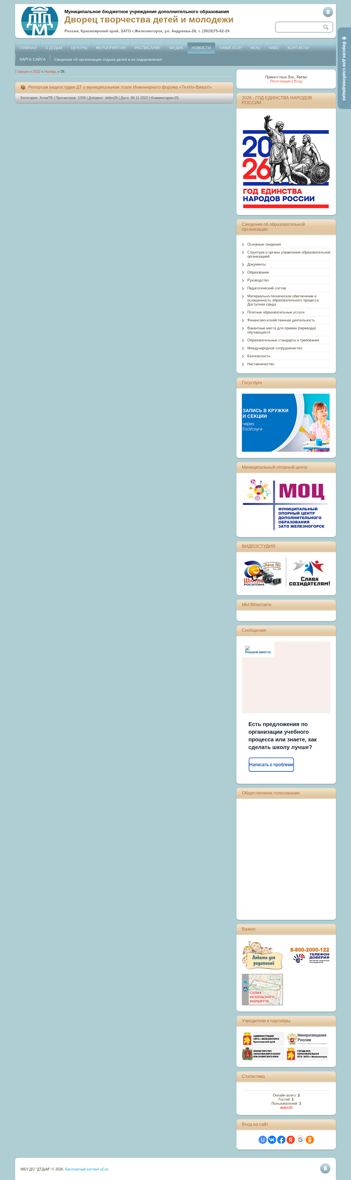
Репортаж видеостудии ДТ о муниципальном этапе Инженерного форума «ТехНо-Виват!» (120, 87)
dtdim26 (111, 98)
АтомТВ (46, 98)
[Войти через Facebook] (281, 1140)
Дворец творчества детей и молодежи (149, 19)
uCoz (104, 1169)
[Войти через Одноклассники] (310, 1140)
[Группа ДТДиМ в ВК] (328, 12)
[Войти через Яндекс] (291, 1140)
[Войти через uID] (263, 1140)
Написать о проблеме (271, 764)
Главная (22, 72)
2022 (36, 72)
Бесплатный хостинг (82, 1169)
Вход (298, 81)
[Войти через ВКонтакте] (272, 1140)
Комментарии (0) (165, 98)
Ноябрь (50, 72)
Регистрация (280, 81)
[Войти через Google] (300, 1139)
